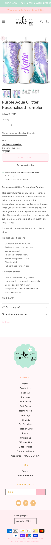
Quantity (5, 120)
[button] (3, 21)
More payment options (25, 165)
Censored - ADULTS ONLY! (25, 456)
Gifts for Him (26, 442)
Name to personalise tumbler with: (19, 133)
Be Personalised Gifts (27, 539)
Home (25, 383)
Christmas (25, 438)
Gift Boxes (25, 406)
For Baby (25, 420)
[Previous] (3, 61)
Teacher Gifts (25, 428)
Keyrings (25, 415)
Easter (25, 433)
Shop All (25, 392)
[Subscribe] (40, 492)
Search (25, 471)
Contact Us (25, 388)
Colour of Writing (11, 148)
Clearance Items (25, 451)
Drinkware (25, 401)
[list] (25, 61)
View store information (17, 179)
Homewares (25, 410)
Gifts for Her (25, 446)
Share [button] (8, 322)
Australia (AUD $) (23, 521)
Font (4, 140)
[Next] (48, 61)
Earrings (25, 397)
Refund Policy (25, 475)
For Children (25, 424)
